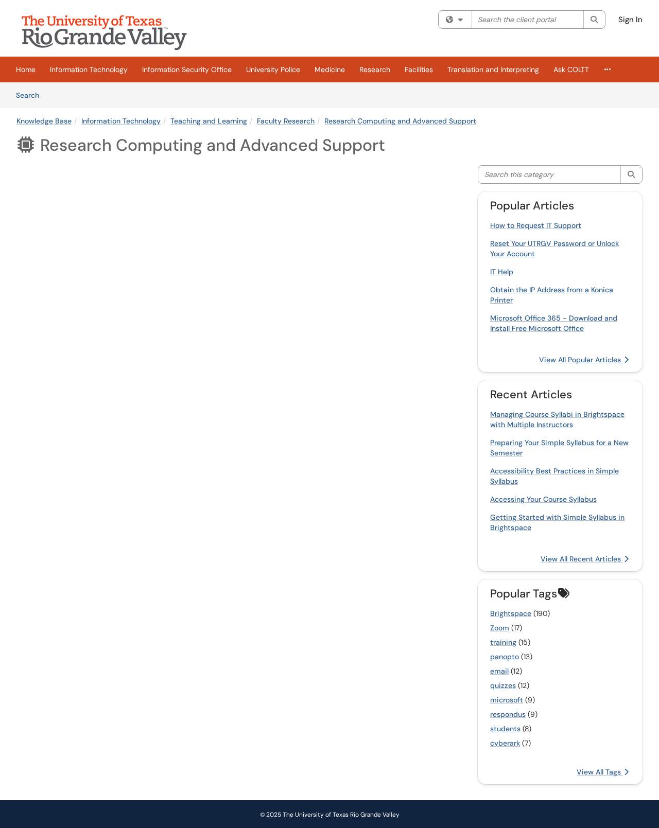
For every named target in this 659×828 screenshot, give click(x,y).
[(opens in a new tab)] (111, 30)
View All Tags (600, 772)
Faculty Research (286, 121)
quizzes (503, 685)
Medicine (330, 69)
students (505, 728)
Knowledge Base (44, 121)
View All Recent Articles (582, 558)
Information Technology (89, 69)
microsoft (506, 699)
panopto (504, 656)
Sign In (630, 19)
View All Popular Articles (581, 359)
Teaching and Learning (208, 121)
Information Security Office (187, 69)
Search (31, 95)
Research (374, 69)
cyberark (505, 743)
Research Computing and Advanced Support (400, 121)
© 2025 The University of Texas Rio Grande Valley (330, 815)
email (499, 671)
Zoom (499, 627)
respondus (508, 714)
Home (26, 69)
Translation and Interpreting (493, 69)
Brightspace (510, 613)
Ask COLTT (571, 69)
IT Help (501, 271)
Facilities (419, 69)
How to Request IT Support (535, 225)
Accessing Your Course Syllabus (543, 499)
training (503, 642)
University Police (273, 69)
